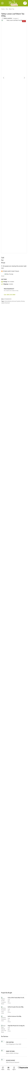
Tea (7, 9)
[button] (4, 78)
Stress (23, 301)
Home (2, 9)
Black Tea (11, 9)
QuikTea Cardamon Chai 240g (14, 996)
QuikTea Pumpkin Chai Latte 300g (15, 987)
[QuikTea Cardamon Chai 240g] (3, 1000)
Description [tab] (6, 310)
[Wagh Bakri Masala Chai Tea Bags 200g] (3, 1009)
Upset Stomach (5, 303)
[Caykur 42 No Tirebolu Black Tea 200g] (3, 981)
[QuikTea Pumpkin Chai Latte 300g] (3, 990)
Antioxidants (7, 301)
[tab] (6, 310)
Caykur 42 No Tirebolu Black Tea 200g (16, 978)
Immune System (16, 301)
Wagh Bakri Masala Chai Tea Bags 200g (16, 1006)
